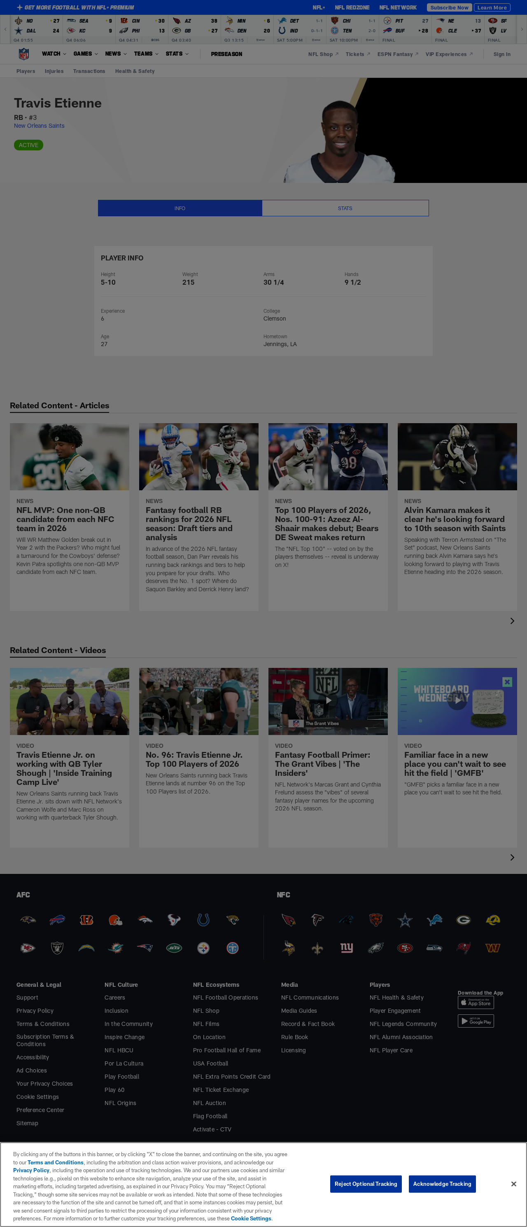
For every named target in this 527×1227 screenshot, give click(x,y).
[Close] (514, 1184)
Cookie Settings (251, 1218)
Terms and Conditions (56, 1162)
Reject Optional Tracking (366, 1183)
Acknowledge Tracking (442, 1183)
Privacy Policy (31, 1170)
